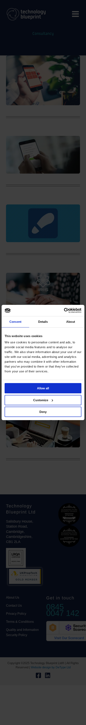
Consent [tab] (15, 321)
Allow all (43, 388)
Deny (43, 412)
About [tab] (70, 321)
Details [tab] (43, 321)
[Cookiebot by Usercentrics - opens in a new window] (63, 310)
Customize (40, 400)
